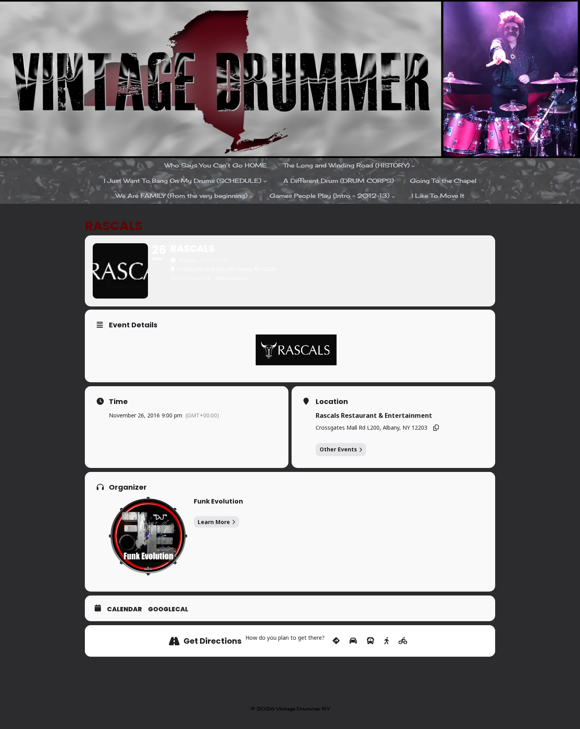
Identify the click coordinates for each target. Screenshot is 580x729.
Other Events (338, 449)
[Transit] (370, 640)
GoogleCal (168, 609)
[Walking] (386, 640)
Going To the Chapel (443, 180)
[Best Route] (336, 640)
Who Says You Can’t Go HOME (216, 165)
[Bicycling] (403, 640)
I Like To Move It (438, 195)
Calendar (124, 609)
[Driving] (353, 640)
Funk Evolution (218, 501)
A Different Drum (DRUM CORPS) (338, 180)
